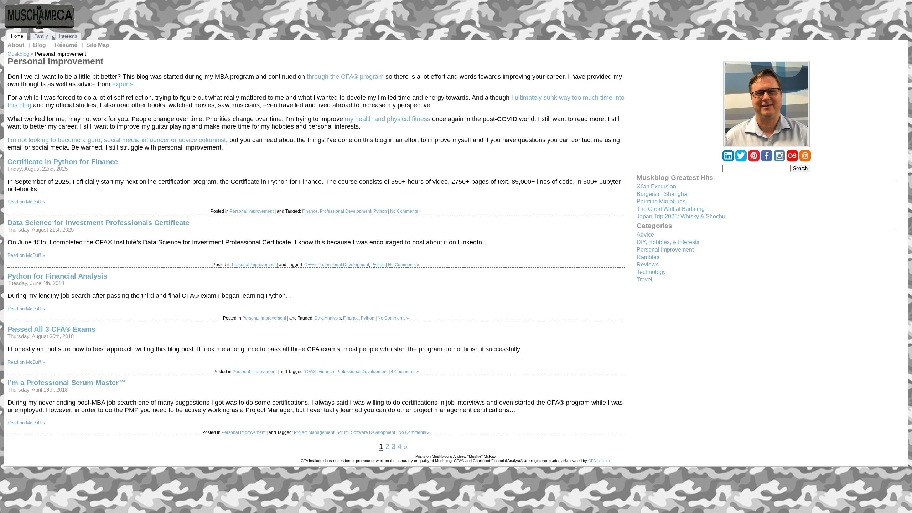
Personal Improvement (252, 211)
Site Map (97, 45)
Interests (68, 36)
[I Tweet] (741, 159)
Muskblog (18, 54)
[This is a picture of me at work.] (767, 104)
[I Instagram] (780, 159)
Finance (310, 211)
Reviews (648, 264)
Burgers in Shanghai (663, 194)
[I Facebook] (767, 159)
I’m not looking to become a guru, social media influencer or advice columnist (116, 140)
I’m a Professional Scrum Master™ (66, 383)
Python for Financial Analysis (57, 276)
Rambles (648, 257)
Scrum (342, 432)
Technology (651, 272)
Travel (644, 279)
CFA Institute (599, 460)
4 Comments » (405, 371)
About (15, 45)
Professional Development (345, 211)
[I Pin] (754, 159)
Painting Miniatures (661, 201)
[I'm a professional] (728, 159)
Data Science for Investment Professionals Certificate (98, 223)
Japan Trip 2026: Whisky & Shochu (681, 216)
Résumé (66, 45)
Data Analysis (328, 318)
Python (380, 211)
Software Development (373, 432)
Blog (39, 45)
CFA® (310, 264)
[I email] (805, 159)
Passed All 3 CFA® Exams (51, 329)
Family (41, 36)
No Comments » (405, 211)
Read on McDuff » (26, 201)
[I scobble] (793, 159)
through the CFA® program (345, 76)
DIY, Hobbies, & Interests (668, 242)
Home (17, 36)
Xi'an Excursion (656, 186)
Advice (645, 235)
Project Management (314, 432)
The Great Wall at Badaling (671, 209)
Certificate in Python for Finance (62, 162)
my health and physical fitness (387, 119)
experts (122, 84)
